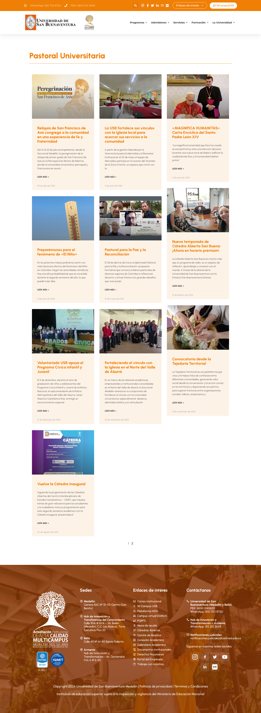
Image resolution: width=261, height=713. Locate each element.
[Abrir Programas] (146, 22)
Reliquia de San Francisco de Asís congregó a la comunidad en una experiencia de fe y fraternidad (63, 135)
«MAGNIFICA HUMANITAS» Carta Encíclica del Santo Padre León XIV (196, 132)
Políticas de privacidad (156, 686)
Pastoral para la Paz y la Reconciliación (125, 251)
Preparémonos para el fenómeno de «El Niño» (57, 251)
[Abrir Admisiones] (168, 22)
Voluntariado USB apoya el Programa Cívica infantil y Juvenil (60, 367)
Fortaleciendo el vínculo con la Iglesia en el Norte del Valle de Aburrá (130, 367)
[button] (135, 5)
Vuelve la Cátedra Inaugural (61, 484)
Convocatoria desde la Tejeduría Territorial (191, 361)
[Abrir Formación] (207, 22)
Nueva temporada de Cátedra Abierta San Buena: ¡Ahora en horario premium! (196, 246)
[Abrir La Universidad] (234, 22)
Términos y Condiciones (191, 686)
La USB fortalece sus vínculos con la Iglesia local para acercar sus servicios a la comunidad (129, 135)
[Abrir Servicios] (187, 22)
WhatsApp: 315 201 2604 (205, 626)
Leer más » (43, 177)
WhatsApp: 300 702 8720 (206, 611)
